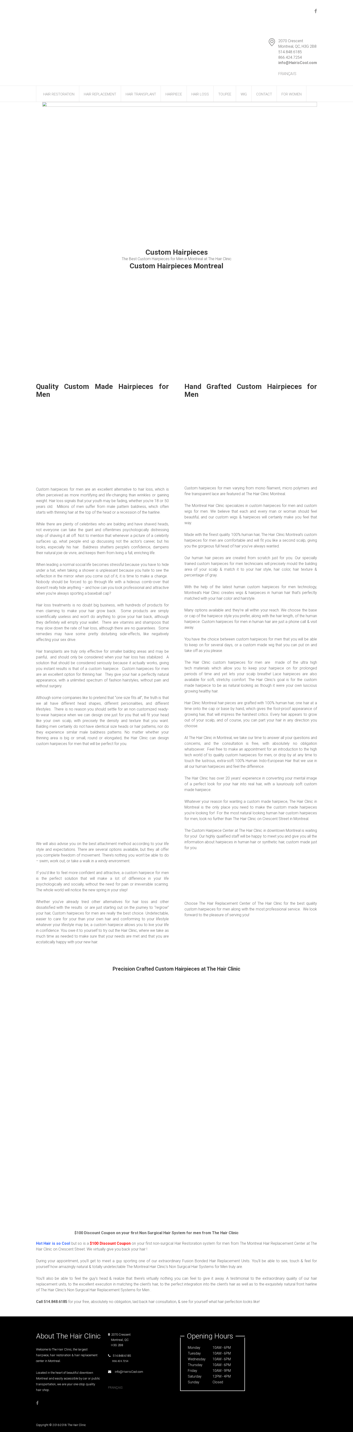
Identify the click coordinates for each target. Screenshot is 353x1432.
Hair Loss (200, 94)
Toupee (224, 94)
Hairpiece (173, 94)
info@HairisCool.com (127, 1371)
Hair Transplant (141, 94)
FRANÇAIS (287, 73)
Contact (264, 94)
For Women (291, 94)
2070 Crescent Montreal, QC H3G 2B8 (119, 1340)
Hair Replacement (100, 94)
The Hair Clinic (76, 1425)
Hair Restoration (58, 94)
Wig (244, 94)
